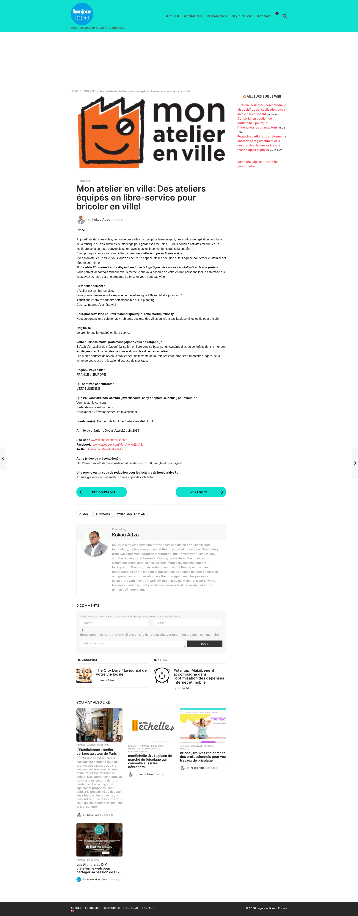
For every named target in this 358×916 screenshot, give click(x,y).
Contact (264, 16)
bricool (208, 746)
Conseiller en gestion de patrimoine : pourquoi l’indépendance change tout (257, 123)
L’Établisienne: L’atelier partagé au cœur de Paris (96, 751)
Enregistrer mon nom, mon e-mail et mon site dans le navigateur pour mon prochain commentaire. (150, 634)
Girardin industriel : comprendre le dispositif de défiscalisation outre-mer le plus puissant (261, 109)
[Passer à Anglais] (277, 13)
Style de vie (242, 16)
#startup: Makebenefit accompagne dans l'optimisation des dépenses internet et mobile (199, 676)
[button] (284, 16)
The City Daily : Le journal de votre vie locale (121, 672)
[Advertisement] (179, 60)
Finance (83, 181)
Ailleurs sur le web (264, 96)
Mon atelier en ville (131, 513)
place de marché (138, 751)
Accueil (172, 16)
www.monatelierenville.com (109, 439)
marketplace (135, 749)
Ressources (217, 16)
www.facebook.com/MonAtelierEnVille (118, 444)
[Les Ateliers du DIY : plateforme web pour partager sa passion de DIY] (99, 840)
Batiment (133, 746)
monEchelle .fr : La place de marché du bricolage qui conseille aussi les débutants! (150, 761)
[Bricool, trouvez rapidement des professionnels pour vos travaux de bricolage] (203, 725)
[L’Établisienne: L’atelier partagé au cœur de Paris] (99, 725)
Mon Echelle (152, 749)
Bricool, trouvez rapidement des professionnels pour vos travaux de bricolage (203, 756)
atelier (84, 513)
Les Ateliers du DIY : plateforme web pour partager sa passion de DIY (98, 868)
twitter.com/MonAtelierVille (105, 449)
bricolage (103, 513)
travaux (185, 749)
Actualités (193, 16)
